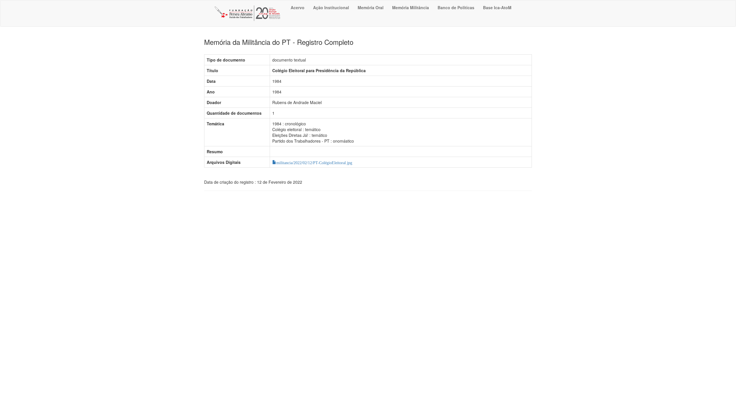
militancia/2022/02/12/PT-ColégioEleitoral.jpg (314, 162)
